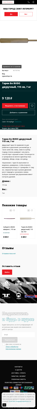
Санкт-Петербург (8, 2)
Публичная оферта (18, 379)
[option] (18, 40)
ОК (4, 405)
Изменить (17, 122)
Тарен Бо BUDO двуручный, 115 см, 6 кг (27, 229)
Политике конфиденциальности (20, 401)
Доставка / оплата (18, 373)
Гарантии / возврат (18, 376)
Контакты (18, 367)
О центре (18, 370)
